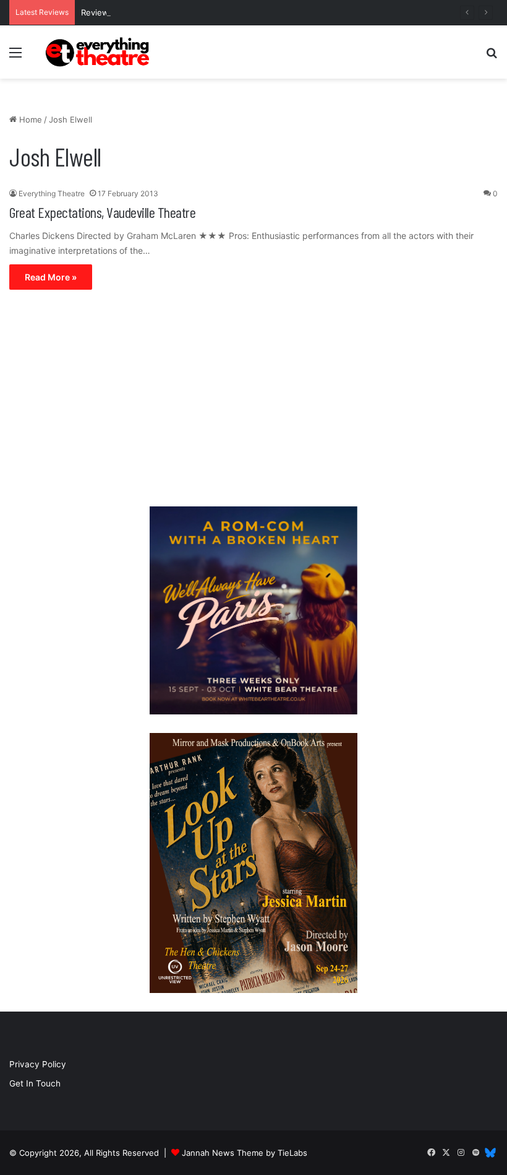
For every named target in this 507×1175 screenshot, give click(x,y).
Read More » (51, 277)
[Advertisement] (253, 401)
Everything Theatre (52, 193)
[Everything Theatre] (99, 52)
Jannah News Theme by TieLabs (244, 1153)
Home (29, 119)
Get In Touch (35, 1083)
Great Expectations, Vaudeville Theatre (102, 212)
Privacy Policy (37, 1064)
